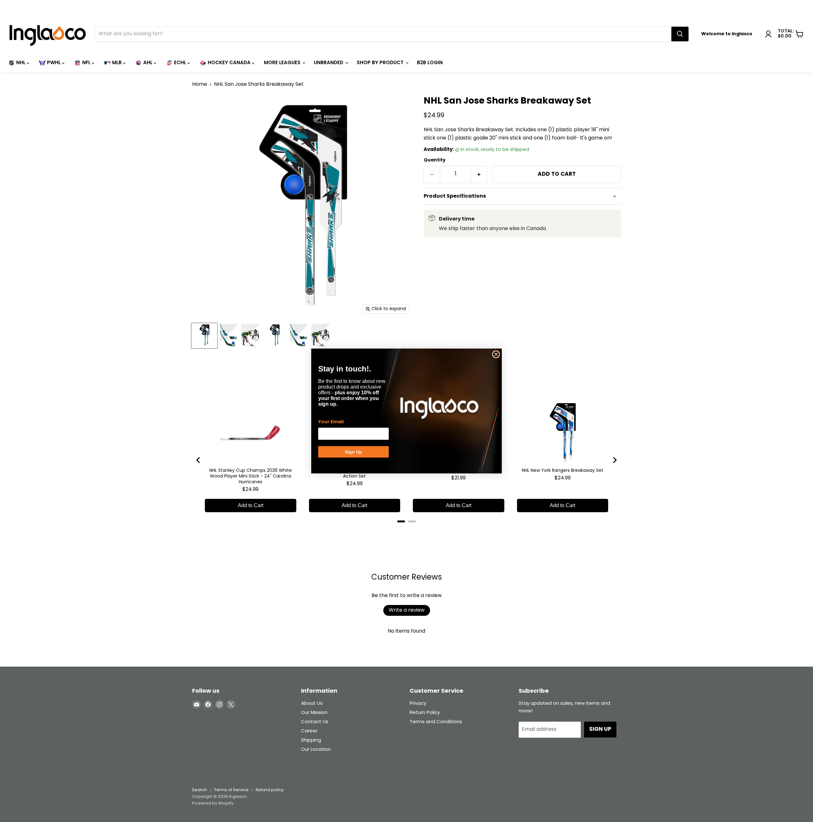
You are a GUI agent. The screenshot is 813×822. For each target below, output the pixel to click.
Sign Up (353, 451)
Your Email (331, 422)
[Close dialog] (496, 354)
